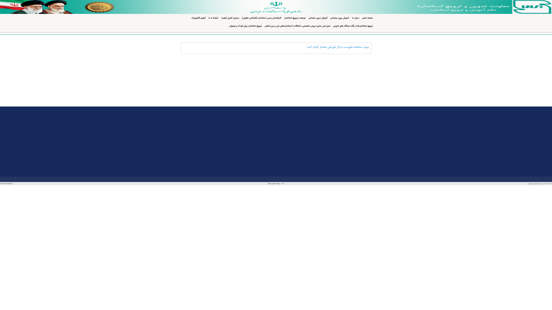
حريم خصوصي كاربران (535, 183)
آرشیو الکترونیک (198, 18)
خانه (550, 183)
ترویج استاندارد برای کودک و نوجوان (245, 26)
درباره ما (355, 18)
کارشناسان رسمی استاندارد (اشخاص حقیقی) (261, 18)
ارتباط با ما (213, 18)
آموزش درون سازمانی (317, 18)
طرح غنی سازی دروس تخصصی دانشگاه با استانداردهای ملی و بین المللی (297, 26)
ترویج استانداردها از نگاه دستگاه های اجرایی (353, 26)
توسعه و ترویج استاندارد (295, 18)
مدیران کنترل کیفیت (230, 18)
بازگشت (545, 183)
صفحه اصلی (367, 18)
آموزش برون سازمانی (339, 18)
